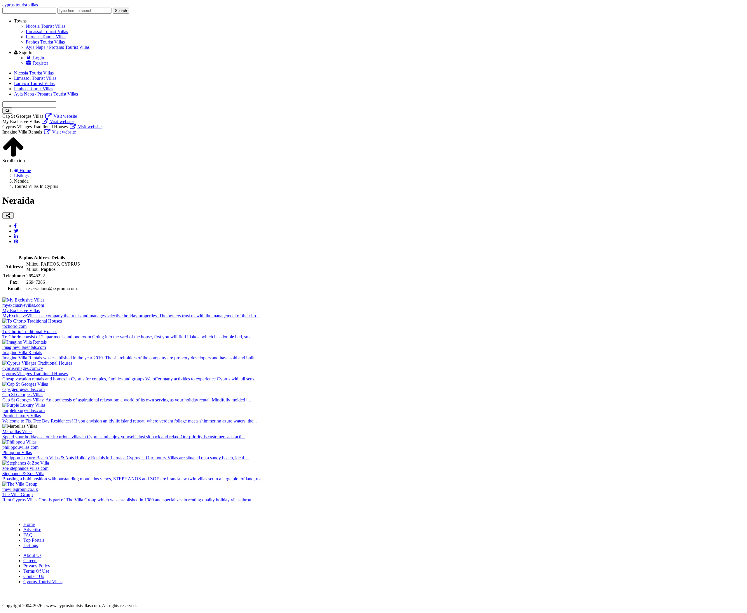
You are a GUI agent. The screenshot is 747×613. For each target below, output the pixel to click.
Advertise (32, 529)
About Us (32, 555)
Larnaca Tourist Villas (46, 36)
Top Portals (33, 540)
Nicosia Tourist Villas (45, 26)
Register (40, 62)
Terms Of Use (36, 571)
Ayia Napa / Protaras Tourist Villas (58, 47)
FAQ (28, 534)
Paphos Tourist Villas (45, 41)
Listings (30, 545)
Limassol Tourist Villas (47, 31)
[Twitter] (16, 230)
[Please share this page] (8, 215)
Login (38, 57)
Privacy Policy (36, 565)
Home (29, 524)
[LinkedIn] (16, 236)
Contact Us (33, 576)
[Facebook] (15, 225)
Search (121, 10)
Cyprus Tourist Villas (42, 581)
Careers (30, 560)
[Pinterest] (16, 241)
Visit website (64, 116)
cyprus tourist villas (20, 4)
